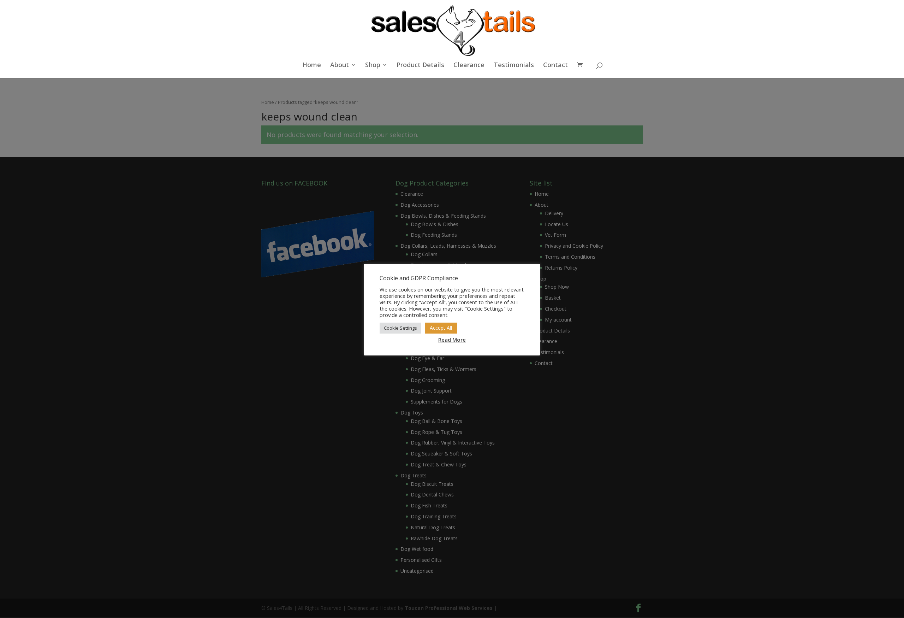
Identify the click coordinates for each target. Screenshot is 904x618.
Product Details (420, 65)
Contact (555, 65)
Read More (452, 339)
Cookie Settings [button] (400, 328)
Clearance (468, 65)
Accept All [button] (441, 327)
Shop (372, 65)
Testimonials (514, 65)
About (339, 65)
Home (311, 65)
